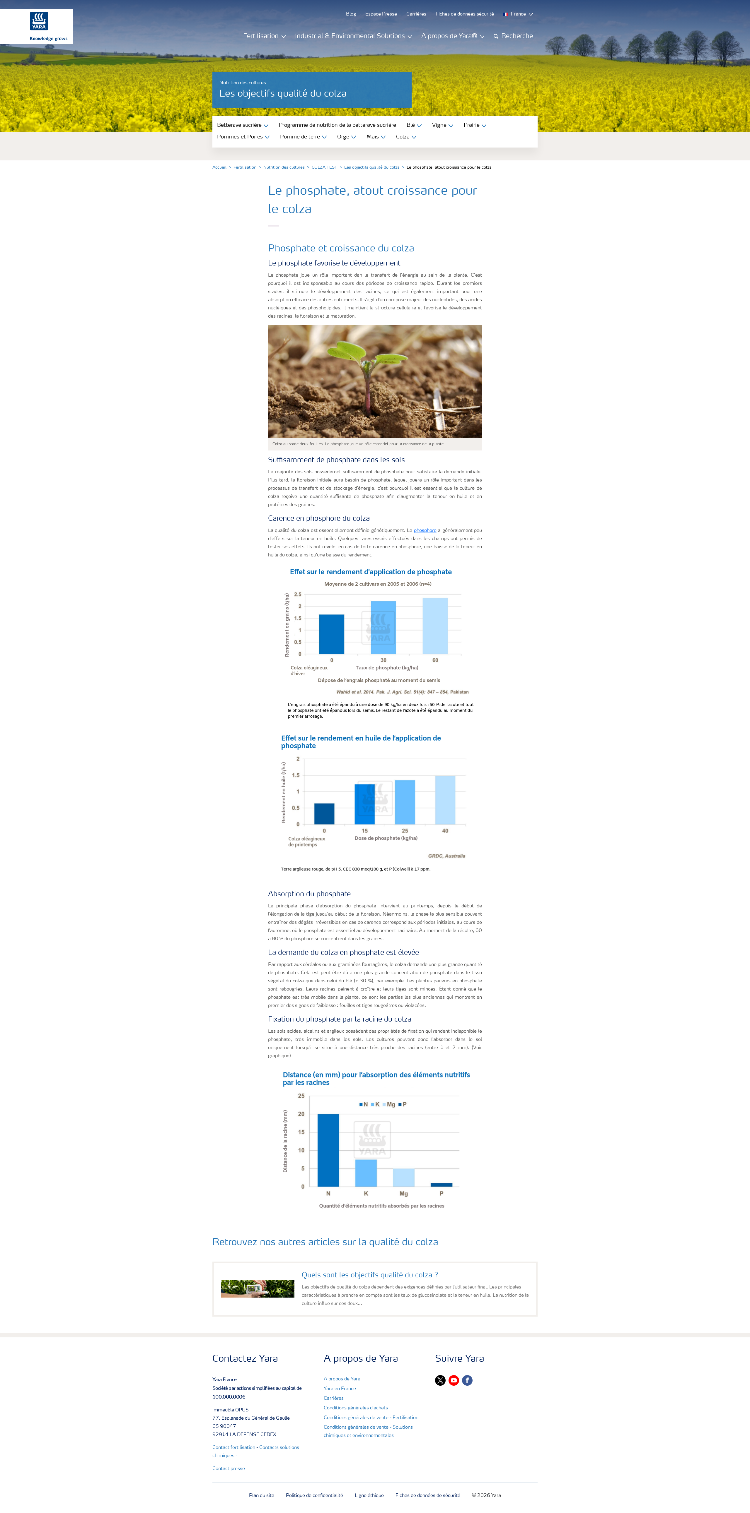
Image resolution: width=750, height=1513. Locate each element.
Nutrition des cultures (284, 167)
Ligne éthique (369, 1495)
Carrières (334, 1398)
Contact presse (228, 1468)
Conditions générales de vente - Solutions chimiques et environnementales (368, 1431)
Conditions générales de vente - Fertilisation (371, 1418)
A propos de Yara (342, 1379)
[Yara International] (33, 26)
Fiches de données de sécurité (428, 1495)
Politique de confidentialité (314, 1495)
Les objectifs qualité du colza (372, 167)
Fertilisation (244, 167)
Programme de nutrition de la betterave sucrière (337, 125)
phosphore (425, 530)
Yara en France (340, 1389)
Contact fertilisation (233, 1447)
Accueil (219, 167)
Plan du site (261, 1495)
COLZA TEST (324, 167)
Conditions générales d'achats (356, 1408)
